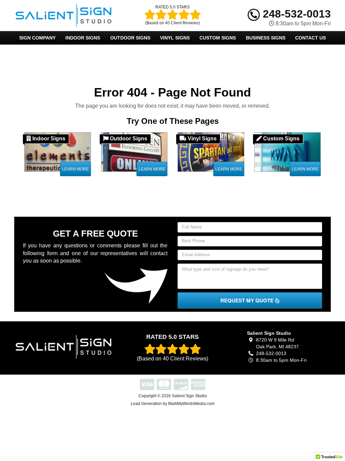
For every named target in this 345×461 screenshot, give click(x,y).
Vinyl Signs (175, 37)
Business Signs (265, 37)
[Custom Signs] (287, 152)
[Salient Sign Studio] (63, 346)
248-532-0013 (295, 14)
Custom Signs (217, 37)
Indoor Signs (82, 37)
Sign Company (37, 37)
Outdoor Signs (130, 37)
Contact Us (310, 37)
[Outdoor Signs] (134, 152)
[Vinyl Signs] (211, 152)
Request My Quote (247, 300)
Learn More (75, 169)
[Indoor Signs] (57, 152)
